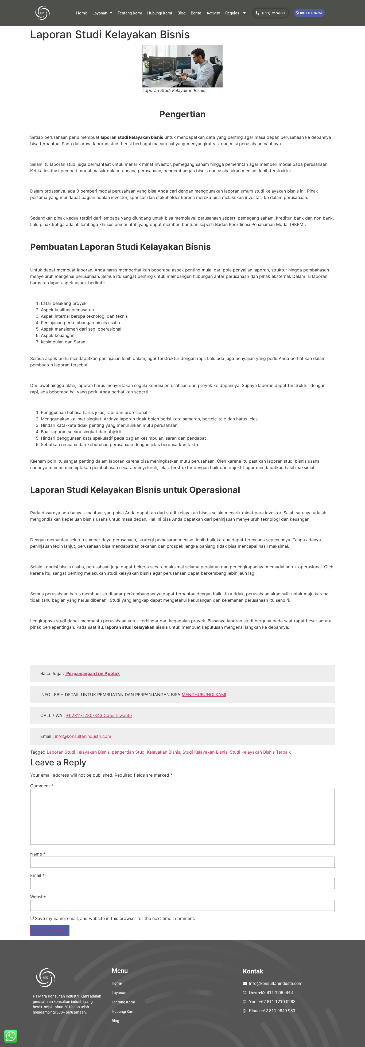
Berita (196, 13)
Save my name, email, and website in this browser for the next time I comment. (115, 918)
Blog (181, 13)
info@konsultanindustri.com (83, 736)
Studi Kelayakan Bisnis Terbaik (260, 752)
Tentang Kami (130, 13)
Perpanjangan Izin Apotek (92, 673)
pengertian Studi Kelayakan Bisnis (146, 752)
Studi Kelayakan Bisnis (205, 752)
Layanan (99, 13)
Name (37, 854)
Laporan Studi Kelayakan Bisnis (78, 752)
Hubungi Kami (159, 13)
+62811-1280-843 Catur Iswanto (99, 715)
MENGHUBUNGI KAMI (204, 694)
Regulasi (232, 13)
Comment (41, 786)
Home (81, 13)
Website (38, 897)
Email (37, 875)
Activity (213, 13)
